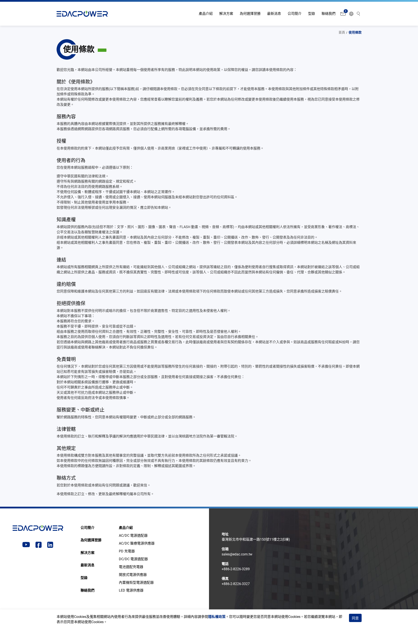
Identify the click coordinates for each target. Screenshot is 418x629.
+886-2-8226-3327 (236, 584)
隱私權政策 (217, 617)
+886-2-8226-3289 (236, 569)
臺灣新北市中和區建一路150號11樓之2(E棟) (256, 539)
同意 (355, 618)
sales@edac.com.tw (237, 554)
